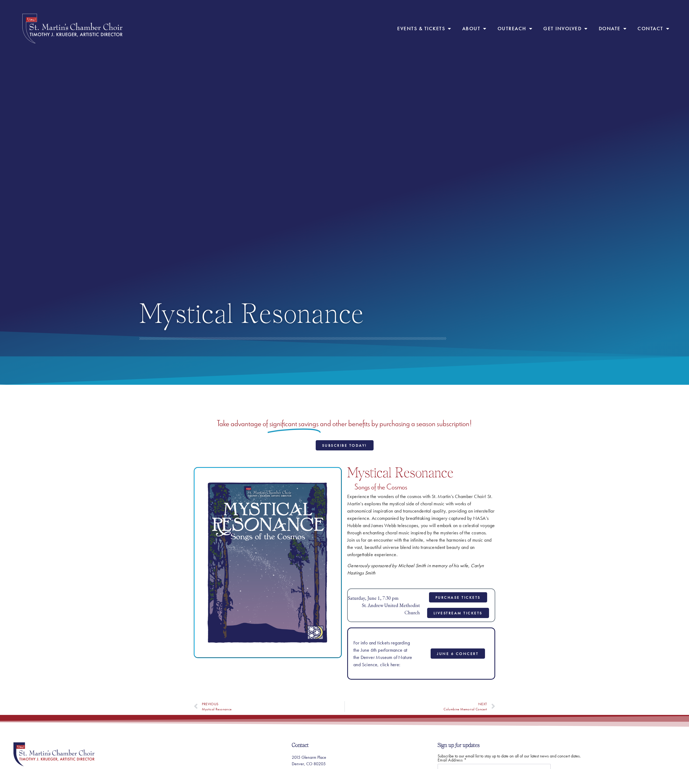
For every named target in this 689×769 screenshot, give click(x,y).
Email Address (452, 760)
